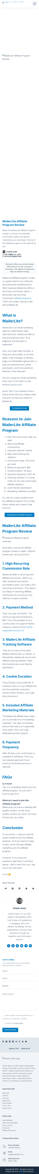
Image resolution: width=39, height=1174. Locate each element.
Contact (5, 1095)
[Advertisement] (19, 28)
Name (5, 971)
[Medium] (16, 1041)
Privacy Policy (18, 1023)
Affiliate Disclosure (9, 1130)
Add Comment (8, 994)
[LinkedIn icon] (13, 945)
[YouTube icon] (30, 945)
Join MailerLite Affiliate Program (19, 515)
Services (5, 1098)
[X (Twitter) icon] (21, 945)
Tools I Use (6, 1106)
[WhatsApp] (26, 888)
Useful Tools (6, 1108)
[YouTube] (13, 1041)
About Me (5, 1093)
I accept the (14, 1023)
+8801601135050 (14, 1148)
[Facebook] (5, 888)
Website (5, 986)
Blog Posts (6, 1101)
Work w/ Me (25, 1048)
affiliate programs (22, 298)
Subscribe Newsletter (10, 1123)
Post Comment (10, 1030)
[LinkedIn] (19, 888)
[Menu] (34, 4)
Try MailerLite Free (19, 408)
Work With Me (7, 1120)
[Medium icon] (26, 945)
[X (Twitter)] (12, 888)
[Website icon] (17, 945)
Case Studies (7, 1103)
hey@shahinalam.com (16, 1154)
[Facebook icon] (8, 945)
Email (5, 978)
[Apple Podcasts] (19, 1041)
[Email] (33, 888)
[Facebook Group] (23, 1041)
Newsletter (13, 1048)
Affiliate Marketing (13, 256)
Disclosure (6, 1128)
